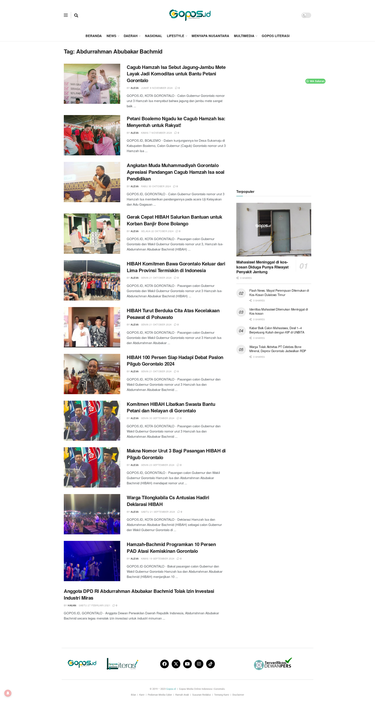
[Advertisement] (273, 113)
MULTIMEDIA (244, 35)
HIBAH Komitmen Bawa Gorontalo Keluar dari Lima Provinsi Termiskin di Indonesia (176, 267)
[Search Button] (76, 15)
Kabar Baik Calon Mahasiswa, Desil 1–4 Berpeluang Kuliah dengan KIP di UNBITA (276, 330)
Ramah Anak (182, 694)
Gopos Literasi (275, 35)
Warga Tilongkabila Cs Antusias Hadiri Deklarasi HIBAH (168, 500)
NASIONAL (153, 35)
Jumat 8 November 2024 (157, 87)
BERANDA (94, 35)
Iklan (133, 694)
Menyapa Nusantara (210, 35)
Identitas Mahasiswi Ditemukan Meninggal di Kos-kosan (278, 311)
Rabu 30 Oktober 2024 (156, 186)
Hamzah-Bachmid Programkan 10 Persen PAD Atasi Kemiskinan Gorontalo (171, 547)
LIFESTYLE (175, 35)
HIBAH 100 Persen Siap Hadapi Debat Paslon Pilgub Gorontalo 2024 (175, 360)
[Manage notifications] (7, 693)
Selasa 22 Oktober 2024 (157, 231)
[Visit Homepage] (190, 15)
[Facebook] (164, 664)
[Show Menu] (66, 15)
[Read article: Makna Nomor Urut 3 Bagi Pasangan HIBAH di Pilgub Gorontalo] (92, 467)
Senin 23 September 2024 (157, 465)
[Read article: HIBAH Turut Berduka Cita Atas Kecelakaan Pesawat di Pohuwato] (92, 327)
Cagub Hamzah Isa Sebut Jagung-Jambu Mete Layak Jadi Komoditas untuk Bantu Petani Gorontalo (176, 73)
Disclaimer (238, 694)
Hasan (72, 605)
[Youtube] (187, 664)
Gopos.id (171, 689)
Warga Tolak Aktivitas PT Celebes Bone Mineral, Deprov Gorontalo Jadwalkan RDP (277, 349)
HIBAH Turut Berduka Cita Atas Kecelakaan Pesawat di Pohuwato (173, 313)
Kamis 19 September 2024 (157, 558)
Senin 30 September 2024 (157, 418)
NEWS (111, 35)
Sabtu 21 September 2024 (158, 511)
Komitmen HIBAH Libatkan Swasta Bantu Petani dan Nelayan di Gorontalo (171, 407)
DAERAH (131, 35)
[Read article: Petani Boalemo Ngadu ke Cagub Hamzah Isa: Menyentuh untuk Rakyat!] (92, 135)
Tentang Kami (221, 694)
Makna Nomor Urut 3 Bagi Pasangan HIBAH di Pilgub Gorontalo (176, 454)
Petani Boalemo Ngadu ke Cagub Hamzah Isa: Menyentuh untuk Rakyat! (176, 121)
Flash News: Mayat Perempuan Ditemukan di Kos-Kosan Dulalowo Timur (279, 292)
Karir (142, 694)
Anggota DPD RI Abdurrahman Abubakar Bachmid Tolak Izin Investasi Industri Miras (139, 594)
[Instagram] (199, 664)
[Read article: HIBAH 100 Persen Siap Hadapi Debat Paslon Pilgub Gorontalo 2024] (92, 374)
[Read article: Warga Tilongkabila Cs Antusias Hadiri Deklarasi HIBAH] (92, 514)
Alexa (134, 87)
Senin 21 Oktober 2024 (156, 277)
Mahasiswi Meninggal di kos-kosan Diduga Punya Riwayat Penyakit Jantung (262, 267)
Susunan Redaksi (201, 694)
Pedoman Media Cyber (160, 694)
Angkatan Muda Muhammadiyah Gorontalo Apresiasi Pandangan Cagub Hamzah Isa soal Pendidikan (175, 172)
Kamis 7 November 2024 (156, 132)
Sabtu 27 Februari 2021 (94, 605)
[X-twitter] (176, 664)
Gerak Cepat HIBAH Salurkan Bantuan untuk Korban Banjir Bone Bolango (174, 220)
